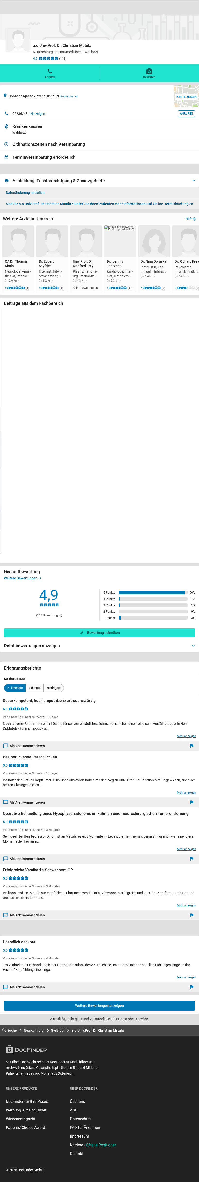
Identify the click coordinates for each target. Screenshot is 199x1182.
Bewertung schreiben (103, 633)
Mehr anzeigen (186, 736)
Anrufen (50, 77)
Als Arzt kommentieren (27, 746)
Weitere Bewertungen (20, 578)
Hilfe (188, 219)
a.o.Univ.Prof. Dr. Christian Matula (98, 1030)
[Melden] (192, 746)
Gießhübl (57, 1030)
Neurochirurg (34, 1030)
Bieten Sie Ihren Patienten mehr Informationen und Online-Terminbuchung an (99, 204)
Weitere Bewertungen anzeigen (99, 1006)
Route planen (69, 96)
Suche (12, 1030)
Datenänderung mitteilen (25, 193)
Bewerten (149, 77)
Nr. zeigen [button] (37, 114)
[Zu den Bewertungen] (48, 58)
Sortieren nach (15, 679)
